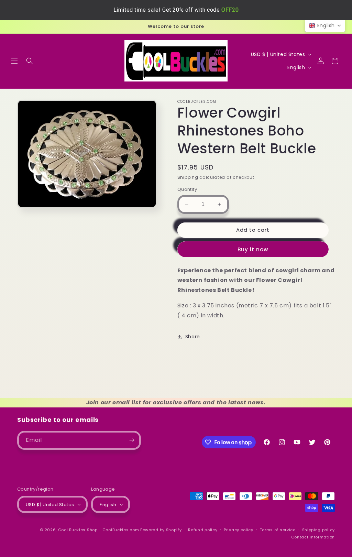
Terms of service (278, 530)
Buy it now (253, 249)
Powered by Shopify (161, 530)
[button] (14, 60)
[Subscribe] (131, 440)
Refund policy (202, 530)
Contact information (313, 537)
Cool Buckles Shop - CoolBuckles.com (98, 530)
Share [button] (192, 336)
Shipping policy (318, 530)
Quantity (187, 189)
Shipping (187, 177)
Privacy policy (238, 530)
